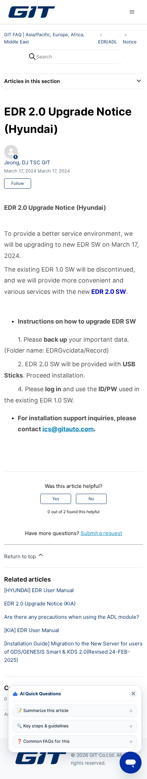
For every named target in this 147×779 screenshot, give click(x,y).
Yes (55, 498)
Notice (130, 41)
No (91, 498)
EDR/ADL (107, 41)
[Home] (31, 12)
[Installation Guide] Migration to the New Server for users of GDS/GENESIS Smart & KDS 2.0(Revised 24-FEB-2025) (73, 651)
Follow (17, 183)
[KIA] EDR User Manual (31, 630)
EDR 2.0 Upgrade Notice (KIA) (40, 603)
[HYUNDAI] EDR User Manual (39, 590)
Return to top (20, 556)
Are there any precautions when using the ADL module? (71, 617)
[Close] (133, 693)
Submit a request (101, 533)
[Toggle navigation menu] (132, 12)
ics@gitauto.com (68, 429)
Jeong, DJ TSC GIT (27, 162)
